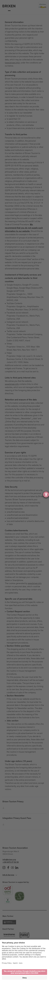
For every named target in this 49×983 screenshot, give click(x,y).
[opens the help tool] (46, 494)
